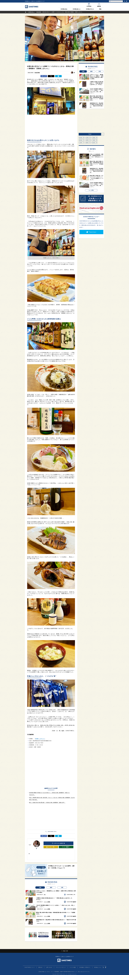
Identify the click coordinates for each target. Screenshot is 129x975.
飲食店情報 (37, 72)
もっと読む (91, 190)
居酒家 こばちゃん (40, 738)
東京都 (81, 140)
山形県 (81, 142)
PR (44, 894)
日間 (40, 887)
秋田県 (94, 142)
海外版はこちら (97, 967)
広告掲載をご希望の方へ (85, 967)
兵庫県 (88, 137)
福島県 (88, 142)
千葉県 (94, 140)
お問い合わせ (49, 967)
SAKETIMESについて (29, 967)
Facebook (127, 1)
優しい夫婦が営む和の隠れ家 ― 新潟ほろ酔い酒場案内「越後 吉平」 (47, 802)
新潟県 (81, 137)
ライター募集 (73, 967)
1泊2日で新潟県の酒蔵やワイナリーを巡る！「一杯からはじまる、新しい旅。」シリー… (55, 906)
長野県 (88, 140)
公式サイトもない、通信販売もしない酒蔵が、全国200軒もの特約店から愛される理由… (56, 891)
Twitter (125, 1)
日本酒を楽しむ (77, 9)
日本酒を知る (64, 9)
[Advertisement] (51, 127)
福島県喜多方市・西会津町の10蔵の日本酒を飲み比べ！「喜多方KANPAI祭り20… (56, 920)
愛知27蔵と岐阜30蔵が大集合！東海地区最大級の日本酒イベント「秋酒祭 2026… (55, 913)
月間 (62, 887)
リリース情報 (47, 901)
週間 (51, 887)
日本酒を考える (90, 9)
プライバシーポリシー (61, 967)
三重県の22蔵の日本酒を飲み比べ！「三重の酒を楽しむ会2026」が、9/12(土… (54, 898)
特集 (100, 9)
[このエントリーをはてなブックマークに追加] (58, 76)
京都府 (94, 137)
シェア (44, 76)
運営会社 (40, 967)
